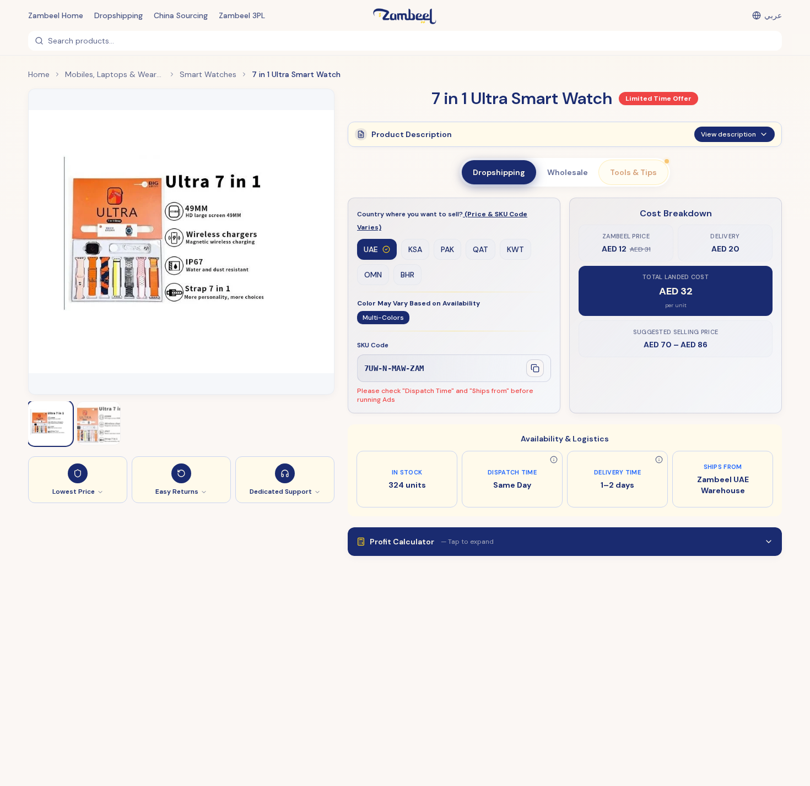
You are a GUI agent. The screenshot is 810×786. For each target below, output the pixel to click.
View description (728, 134)
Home (39, 74)
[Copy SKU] (535, 368)
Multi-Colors (383, 317)
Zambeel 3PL (242, 15)
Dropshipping (118, 15)
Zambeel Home (55, 15)
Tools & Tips (633, 172)
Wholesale (567, 172)
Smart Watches (208, 74)
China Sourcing (181, 15)
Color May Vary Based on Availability (418, 303)
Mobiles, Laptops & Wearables (114, 74)
